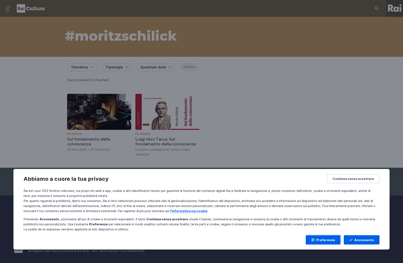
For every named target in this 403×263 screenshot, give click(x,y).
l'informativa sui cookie (188, 211)
